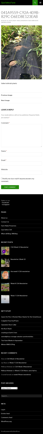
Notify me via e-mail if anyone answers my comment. (17, 179)
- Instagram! (5, 204)
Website (4, 169)
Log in (3, 409)
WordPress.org (6, 421)
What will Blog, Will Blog (9, 234)
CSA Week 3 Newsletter (23, 367)
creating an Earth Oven (9, 332)
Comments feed (6, 417)
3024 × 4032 (16, 20)
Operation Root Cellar (8, 325)
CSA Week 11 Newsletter (15, 359)
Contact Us (5, 222)
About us (4, 218)
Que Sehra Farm (8, 2)
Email (3, 160)
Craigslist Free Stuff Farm (10, 321)
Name (4, 151)
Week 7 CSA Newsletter (18, 363)
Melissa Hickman (6, 370)
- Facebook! (5, 202)
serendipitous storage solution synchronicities (17, 336)
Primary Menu (40, 2)
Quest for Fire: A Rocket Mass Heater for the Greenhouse (21, 317)
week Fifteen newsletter (22, 374)
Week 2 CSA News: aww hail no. (26, 370)
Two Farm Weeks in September (12, 340)
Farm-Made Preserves (8, 226)
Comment (5, 123)
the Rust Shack (6, 329)
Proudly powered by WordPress (10, 431)
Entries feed (5, 413)
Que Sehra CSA (6, 230)
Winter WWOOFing (8, 344)
